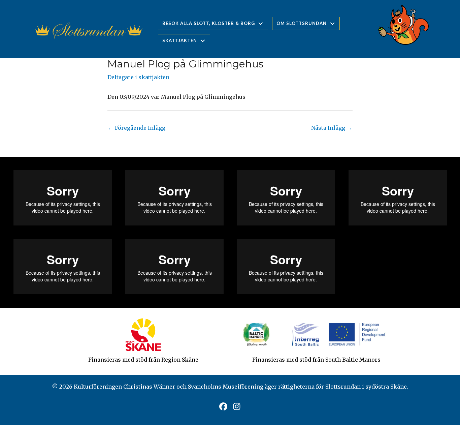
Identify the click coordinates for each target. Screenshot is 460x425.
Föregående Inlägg (136, 127)
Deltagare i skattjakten (138, 77)
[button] (223, 406)
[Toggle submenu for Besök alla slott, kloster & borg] (260, 23)
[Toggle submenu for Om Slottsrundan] (332, 23)
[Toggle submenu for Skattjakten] (202, 40)
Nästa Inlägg (331, 127)
